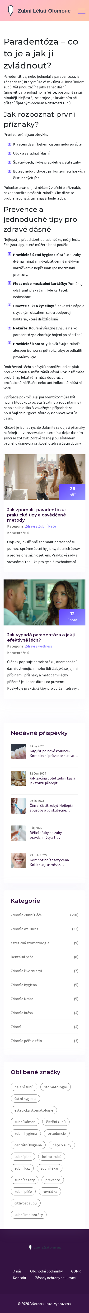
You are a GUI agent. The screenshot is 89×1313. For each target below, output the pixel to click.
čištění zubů (56, 1121)
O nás (17, 1271)
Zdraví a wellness (38, 646)
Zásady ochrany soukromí (55, 1277)
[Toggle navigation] (81, 10)
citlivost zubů (25, 1203)
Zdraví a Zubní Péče (40, 526)
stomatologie (55, 1087)
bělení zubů (23, 1087)
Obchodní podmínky (46, 1271)
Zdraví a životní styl (26, 970)
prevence (52, 1179)
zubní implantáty (28, 1214)
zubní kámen (24, 1121)
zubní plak (22, 1156)
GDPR (76, 1271)
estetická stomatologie (30, 942)
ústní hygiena (25, 1098)
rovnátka (49, 1191)
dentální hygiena (28, 1145)
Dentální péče (22, 956)
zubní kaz (22, 1168)
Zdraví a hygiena (24, 984)
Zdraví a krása (22, 1012)
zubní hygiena (25, 1133)
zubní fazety (24, 1179)
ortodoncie (57, 1133)
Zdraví (16, 1026)
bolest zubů (51, 1156)
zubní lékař (50, 1168)
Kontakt (20, 1277)
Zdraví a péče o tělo (26, 1040)
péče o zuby (61, 1145)
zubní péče (23, 1191)
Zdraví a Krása (22, 998)
